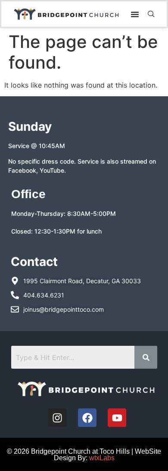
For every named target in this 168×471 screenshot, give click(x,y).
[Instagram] (57, 417)
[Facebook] (87, 417)
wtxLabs (102, 458)
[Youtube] (117, 417)
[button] (134, 14)
